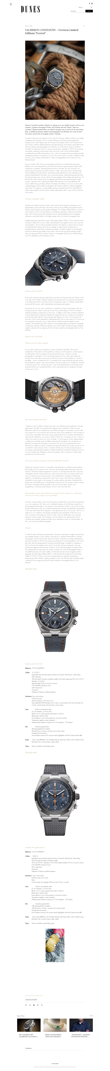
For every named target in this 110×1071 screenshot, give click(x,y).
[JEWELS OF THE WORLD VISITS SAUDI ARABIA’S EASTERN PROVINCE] (55, 1025)
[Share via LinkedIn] (34, 1005)
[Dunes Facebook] (89, 3)
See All (91, 1015)
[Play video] (55, 945)
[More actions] (84, 26)
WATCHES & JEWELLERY (31, 999)
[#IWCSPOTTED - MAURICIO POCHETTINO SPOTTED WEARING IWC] (81, 1025)
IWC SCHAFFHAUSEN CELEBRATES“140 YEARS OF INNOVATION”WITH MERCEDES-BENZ (28, 1036)
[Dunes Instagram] (92, 3)
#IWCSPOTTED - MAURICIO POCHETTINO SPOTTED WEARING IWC (80, 1036)
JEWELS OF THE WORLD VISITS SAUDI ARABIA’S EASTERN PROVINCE (53, 1036)
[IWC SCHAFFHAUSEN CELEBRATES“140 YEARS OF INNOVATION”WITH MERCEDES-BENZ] (29, 1025)
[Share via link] (38, 1005)
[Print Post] (42, 1005)
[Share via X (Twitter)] (30, 1005)
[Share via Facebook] (26, 1005)
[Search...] (91, 7)
